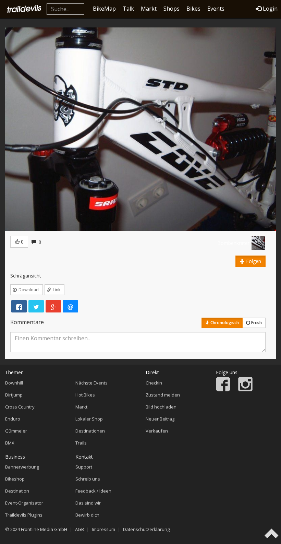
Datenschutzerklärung (146, 529)
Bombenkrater (233, 243)
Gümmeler (16, 431)
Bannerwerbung (22, 467)
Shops (171, 8)
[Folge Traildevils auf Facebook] (223, 390)
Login (270, 8)
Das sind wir (88, 503)
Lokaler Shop (89, 419)
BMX (9, 443)
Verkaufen (157, 431)
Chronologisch (224, 323)
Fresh (256, 323)
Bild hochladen (161, 407)
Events (215, 8)
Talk (128, 8)
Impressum (103, 529)
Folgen (253, 261)
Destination (17, 491)
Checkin (154, 383)
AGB (79, 529)
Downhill (14, 383)
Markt (149, 8)
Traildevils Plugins (23, 515)
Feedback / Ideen (93, 491)
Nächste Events (91, 383)
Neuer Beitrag (160, 419)
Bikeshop (15, 479)
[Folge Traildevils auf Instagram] (245, 390)
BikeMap (104, 8)
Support (83, 467)
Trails (81, 443)
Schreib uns (87, 479)
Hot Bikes (85, 395)
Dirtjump (14, 395)
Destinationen (90, 431)
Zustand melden (163, 395)
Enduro (12, 419)
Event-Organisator (24, 503)
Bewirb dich (87, 515)
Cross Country (20, 407)
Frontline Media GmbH (44, 529)
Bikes (193, 8)
